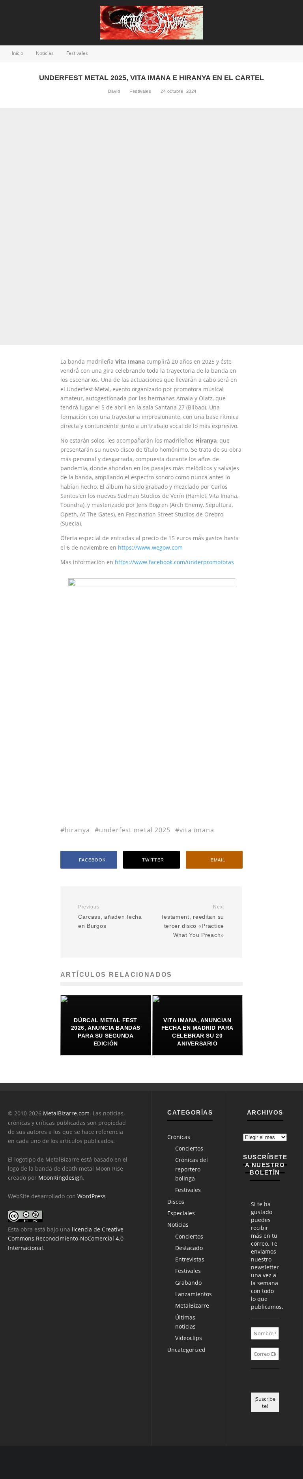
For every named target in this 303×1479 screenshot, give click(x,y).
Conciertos (189, 1148)
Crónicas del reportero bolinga (191, 1169)
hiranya (77, 830)
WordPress (91, 1196)
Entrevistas (189, 1259)
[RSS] (252, 1462)
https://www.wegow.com (149, 547)
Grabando (188, 1282)
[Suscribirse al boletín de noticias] (268, 1462)
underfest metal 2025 (134, 830)
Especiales (181, 1213)
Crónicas (178, 1137)
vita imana (197, 830)
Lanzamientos (193, 1294)
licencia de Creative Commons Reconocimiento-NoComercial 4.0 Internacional (65, 1239)
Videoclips (188, 1338)
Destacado (189, 1248)
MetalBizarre (192, 1305)
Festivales (140, 91)
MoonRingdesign (60, 1177)
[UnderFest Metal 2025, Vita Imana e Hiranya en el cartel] (151, 584)
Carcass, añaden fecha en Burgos (110, 916)
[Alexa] (229, 1462)
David (113, 91)
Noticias (178, 1224)
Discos (175, 1201)
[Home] (283, 1462)
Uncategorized (186, 1349)
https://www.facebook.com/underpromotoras (174, 562)
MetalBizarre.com (66, 1113)
